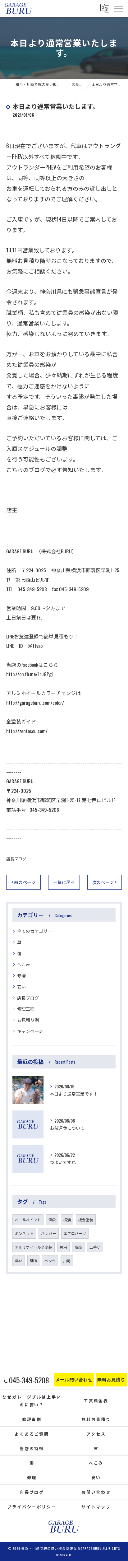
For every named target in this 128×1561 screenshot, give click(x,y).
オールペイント (28, 1219)
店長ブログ (16, 859)
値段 (52, 1219)
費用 (63, 1247)
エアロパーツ (75, 1233)
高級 (78, 1247)
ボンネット (24, 1233)
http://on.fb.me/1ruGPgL (29, 674)
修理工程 (25, 1008)
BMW (33, 1260)
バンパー (48, 1233)
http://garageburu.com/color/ (35, 702)
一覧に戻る (64, 882)
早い (18, 1260)
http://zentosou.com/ (27, 731)
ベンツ (50, 1260)
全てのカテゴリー (34, 931)
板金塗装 (85, 1219)
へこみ (23, 964)
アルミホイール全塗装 (33, 1247)
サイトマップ (96, 1506)
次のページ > (104, 882)
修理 (21, 975)
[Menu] (118, 8)
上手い (95, 1247)
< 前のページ (23, 882)
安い (21, 986)
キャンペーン (30, 1031)
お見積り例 (28, 1020)
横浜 (67, 1219)
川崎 (67, 1260)
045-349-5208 (44, 809)
